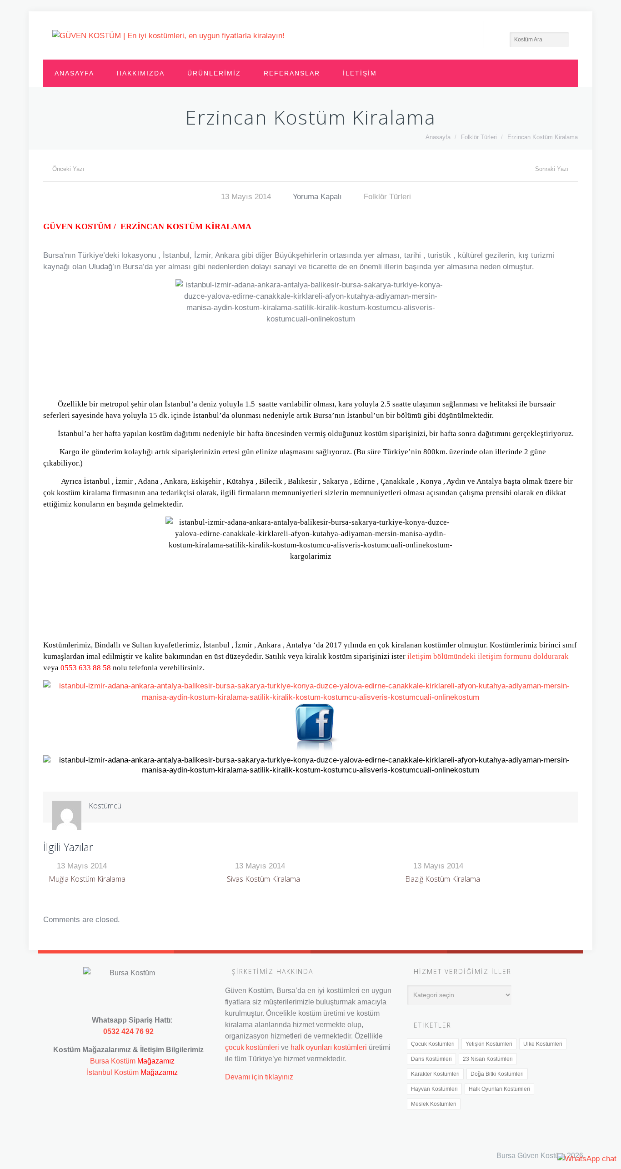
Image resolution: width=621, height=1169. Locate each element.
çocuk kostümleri (252, 1047)
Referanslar (292, 73)
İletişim (360, 73)
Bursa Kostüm (112, 1061)
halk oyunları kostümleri (328, 1047)
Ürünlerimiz (214, 73)
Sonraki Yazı (552, 169)
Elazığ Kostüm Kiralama (442, 879)
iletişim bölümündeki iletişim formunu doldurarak (488, 656)
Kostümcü (105, 806)
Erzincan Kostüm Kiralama (542, 137)
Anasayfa (74, 73)
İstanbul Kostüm (113, 1072)
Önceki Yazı (68, 169)
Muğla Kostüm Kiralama (87, 879)
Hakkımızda (141, 73)
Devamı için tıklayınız (259, 1077)
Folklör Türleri (479, 137)
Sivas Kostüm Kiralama (263, 879)
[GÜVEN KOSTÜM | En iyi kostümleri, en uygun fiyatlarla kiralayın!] (168, 35)
